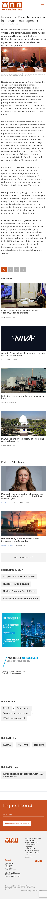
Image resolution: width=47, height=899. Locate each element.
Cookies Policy (37, 891)
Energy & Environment (33, 839)
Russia (6, 708)
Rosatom (39, 745)
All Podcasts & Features (22, 557)
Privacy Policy (26, 891)
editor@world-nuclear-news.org (13, 874)
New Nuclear (29, 841)
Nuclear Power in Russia (16, 584)
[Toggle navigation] (42, 4)
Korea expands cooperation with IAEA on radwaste (23, 775)
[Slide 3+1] (29, 651)
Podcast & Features (32, 853)
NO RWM (23, 745)
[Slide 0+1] (17, 651)
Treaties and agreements (16, 713)
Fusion (27, 855)
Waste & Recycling (32, 851)
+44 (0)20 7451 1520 (12, 876)
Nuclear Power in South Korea (19, 591)
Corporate (28, 847)
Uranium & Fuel (30, 849)
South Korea (23, 708)
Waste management (14, 718)
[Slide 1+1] (21, 651)
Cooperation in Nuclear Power (19, 576)
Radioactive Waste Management (20, 599)
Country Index (30, 857)
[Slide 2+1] (25, 651)
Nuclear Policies (30, 845)
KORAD (7, 745)
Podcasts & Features (7, 503)
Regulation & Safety (32, 843)
